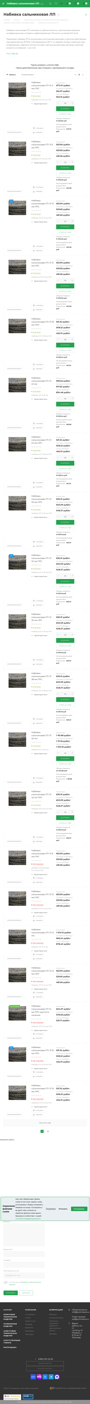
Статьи (27, 1318)
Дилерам (52, 1334)
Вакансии (29, 1327)
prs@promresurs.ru (80, 1319)
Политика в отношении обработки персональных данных (55, 1325)
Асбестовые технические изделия (10, 1333)
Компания (30, 1310)
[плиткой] (75, 75)
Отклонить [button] (63, 1209)
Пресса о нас (30, 1321)
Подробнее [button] (51, 1209)
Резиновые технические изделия (10, 1317)
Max (57, 1376)
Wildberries (39, 1376)
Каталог (8, 1310)
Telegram (51, 1376)
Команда (28, 1324)
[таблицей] (82, 75)
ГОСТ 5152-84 (12, 54)
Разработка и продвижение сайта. (70, 1388)
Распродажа (10, 1347)
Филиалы (53, 1314)
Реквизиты (29, 1331)
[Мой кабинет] (61, 4)
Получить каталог (45, 1368)
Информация (56, 1310)
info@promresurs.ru (80, 1312)
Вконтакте (45, 1376)
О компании (30, 1314)
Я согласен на (25, 1283)
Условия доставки (56, 1318)
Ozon (33, 1376)
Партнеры (29, 1334)
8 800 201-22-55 (45, 1359)
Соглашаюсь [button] (79, 1209)
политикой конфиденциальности (28, 1219)
